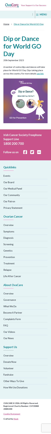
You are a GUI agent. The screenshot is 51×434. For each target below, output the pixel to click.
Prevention (9, 257)
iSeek (15, 419)
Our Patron (9, 201)
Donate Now (9, 361)
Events (6, 175)
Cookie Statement (11, 414)
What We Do (9, 306)
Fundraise (8, 374)
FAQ (5, 325)
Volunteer (8, 368)
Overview (8, 225)
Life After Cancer (12, 276)
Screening (8, 244)
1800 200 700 (13, 143)
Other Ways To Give (13, 381)
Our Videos (9, 331)
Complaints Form (12, 319)
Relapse (7, 269)
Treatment (9, 263)
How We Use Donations (15, 387)
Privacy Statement (12, 207)
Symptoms (8, 231)
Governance (9, 299)
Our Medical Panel (12, 188)
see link (40, 73)
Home (6, 24)
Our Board (8, 182)
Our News (8, 338)
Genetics (8, 250)
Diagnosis (8, 237)
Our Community (11, 195)
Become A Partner (12, 312)
